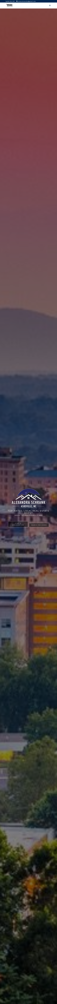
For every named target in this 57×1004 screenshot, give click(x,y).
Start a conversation (18, 524)
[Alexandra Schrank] (9, 5)
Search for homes (39, 525)
